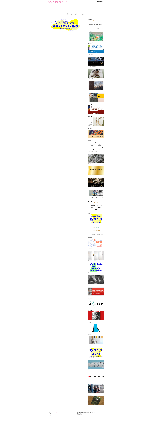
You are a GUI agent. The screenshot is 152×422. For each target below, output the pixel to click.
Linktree (50, 418)
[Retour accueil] (61, 2)
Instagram (50, 413)
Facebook (50, 415)
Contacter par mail (79, 414)
